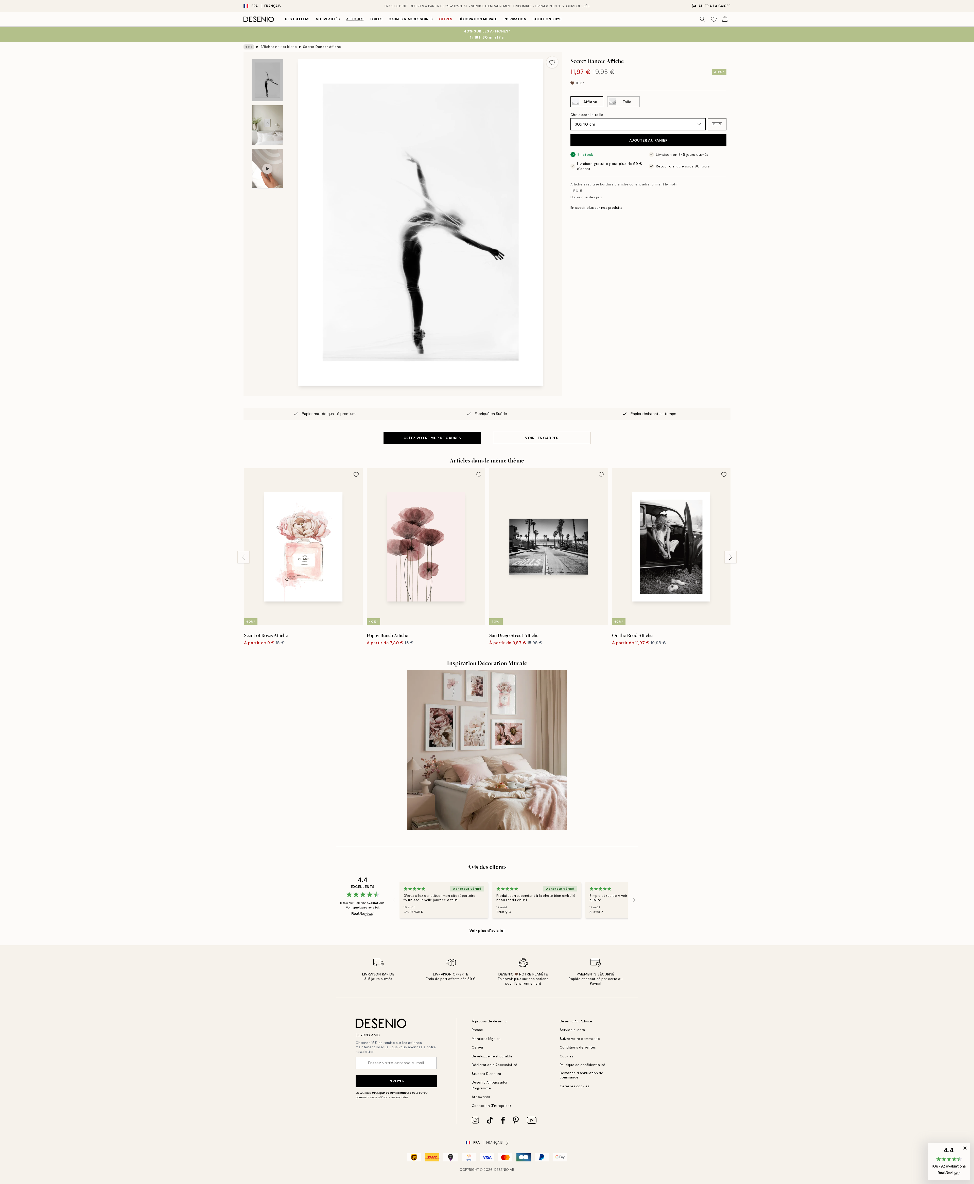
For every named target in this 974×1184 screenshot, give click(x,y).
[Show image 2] (267, 125)
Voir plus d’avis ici (487, 930)
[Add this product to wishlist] (552, 62)
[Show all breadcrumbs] (249, 46)
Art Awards (481, 1097)
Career (478, 1047)
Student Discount (486, 1074)
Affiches (354, 19)
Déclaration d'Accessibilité (494, 1065)
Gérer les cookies (575, 1086)
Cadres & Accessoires (411, 19)
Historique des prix (586, 197)
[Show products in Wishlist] (713, 19)
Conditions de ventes (578, 1047)
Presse (477, 1030)
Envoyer (396, 1081)
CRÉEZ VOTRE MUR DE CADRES (432, 438)
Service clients (572, 1030)
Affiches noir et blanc (278, 47)
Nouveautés (328, 19)
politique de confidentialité (391, 1093)
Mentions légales (486, 1039)
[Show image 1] (267, 80)
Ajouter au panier (648, 140)
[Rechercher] (702, 19)
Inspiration (515, 19)
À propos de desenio (489, 1021)
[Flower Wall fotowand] (487, 750)
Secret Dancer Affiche (322, 47)
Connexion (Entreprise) (491, 1106)
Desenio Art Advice (576, 1021)
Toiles (376, 19)
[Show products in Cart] (724, 19)
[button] (717, 124)
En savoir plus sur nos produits (596, 207)
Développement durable (492, 1056)
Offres (446, 19)
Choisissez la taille (586, 114)
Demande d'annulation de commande (581, 1075)
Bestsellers (297, 19)
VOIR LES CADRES (541, 438)
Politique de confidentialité (582, 1065)
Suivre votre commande (580, 1039)
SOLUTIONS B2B (547, 19)
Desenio (501, 1170)
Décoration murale (478, 19)
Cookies (567, 1056)
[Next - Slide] (730, 557)
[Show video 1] (267, 168)
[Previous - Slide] (243, 557)
